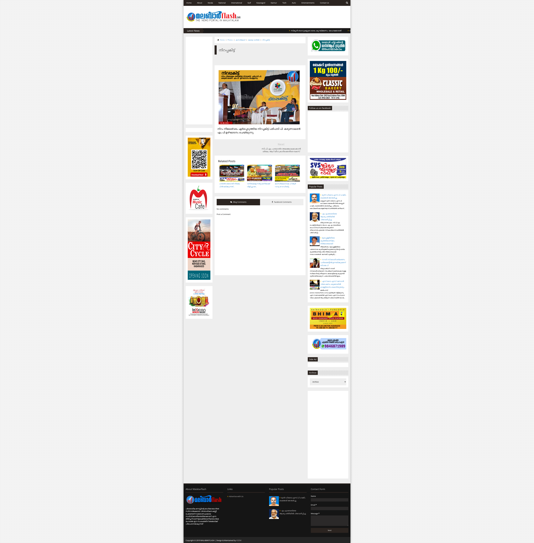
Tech (284, 3)
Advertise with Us (236, 496)
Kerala (210, 3)
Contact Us (324, 3)
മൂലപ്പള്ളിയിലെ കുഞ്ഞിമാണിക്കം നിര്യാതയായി (327, 240)
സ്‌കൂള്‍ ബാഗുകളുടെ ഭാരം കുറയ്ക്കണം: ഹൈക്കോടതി (293, 30)
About (199, 3)
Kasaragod (260, 3)
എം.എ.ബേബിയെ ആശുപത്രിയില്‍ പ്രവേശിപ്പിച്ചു (328, 216)
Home (188, 3)
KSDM (238, 540)
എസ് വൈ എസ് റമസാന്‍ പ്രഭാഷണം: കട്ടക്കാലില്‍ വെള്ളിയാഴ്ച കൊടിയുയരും (332, 284)
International (236, 3)
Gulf (249, 3)
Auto (294, 3)
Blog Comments (239, 202)
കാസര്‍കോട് (240, 40)
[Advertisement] (199, 80)
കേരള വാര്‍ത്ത (253, 40)
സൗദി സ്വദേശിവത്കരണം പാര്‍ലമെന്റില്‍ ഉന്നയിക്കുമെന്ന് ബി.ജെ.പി (333, 262)
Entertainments (307, 3)
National (222, 3)
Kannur (274, 3)
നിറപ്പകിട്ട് (266, 40)
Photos (230, 40)
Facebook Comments (283, 202)
